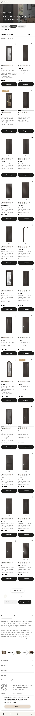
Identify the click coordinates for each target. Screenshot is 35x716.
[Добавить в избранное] (15, 44)
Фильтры (29, 34)
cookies (15, 697)
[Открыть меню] (32, 2)
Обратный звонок (17, 693)
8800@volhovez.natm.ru (19, 689)
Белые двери (21, 26)
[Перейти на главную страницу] (6, 2)
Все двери (5, 26)
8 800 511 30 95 (28, 685)
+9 (12, 65)
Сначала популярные (7, 34)
